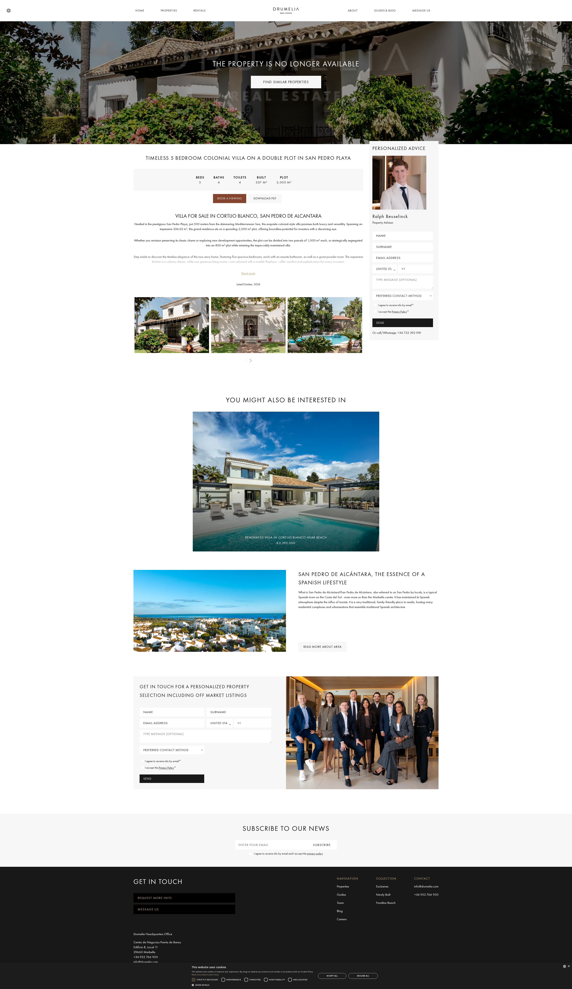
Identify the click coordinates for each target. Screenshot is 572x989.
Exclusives (382, 886)
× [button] (569, 966)
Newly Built (383, 894)
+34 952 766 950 (426, 894)
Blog (340, 911)
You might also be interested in (286, 399)
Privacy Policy (399, 312)
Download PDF (265, 198)
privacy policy (315, 853)
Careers (342, 919)
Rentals (199, 10)
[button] (9, 11)
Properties (169, 10)
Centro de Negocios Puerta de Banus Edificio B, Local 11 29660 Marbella (157, 947)
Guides (341, 894)
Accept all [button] (332, 976)
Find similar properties (286, 82)
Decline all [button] (363, 976)
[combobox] (564, 966)
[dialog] (286, 976)
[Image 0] (172, 325)
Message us (421, 10)
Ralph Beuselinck (390, 216)
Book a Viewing (229, 198)
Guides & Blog (385, 10)
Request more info (155, 898)
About (353, 10)
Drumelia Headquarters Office (152, 934)
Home (139, 10)
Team (340, 903)
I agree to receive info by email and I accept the (288, 853)
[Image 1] (248, 325)
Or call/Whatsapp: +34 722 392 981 (397, 333)
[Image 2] (325, 325)
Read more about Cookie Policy (205, 974)
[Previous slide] (246, 361)
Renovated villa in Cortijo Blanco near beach (286, 537)
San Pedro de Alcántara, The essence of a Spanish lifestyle (361, 578)
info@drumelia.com (426, 886)
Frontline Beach (385, 903)
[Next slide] (251, 361)
